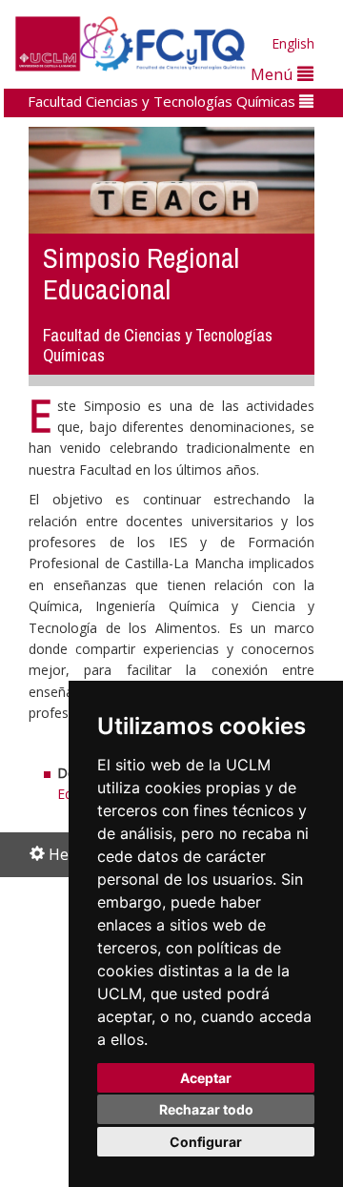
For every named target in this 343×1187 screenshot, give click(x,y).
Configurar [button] (206, 1142)
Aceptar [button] (206, 1078)
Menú (274, 74)
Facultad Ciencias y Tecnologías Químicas (163, 101)
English (293, 43)
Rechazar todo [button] (206, 1109)
